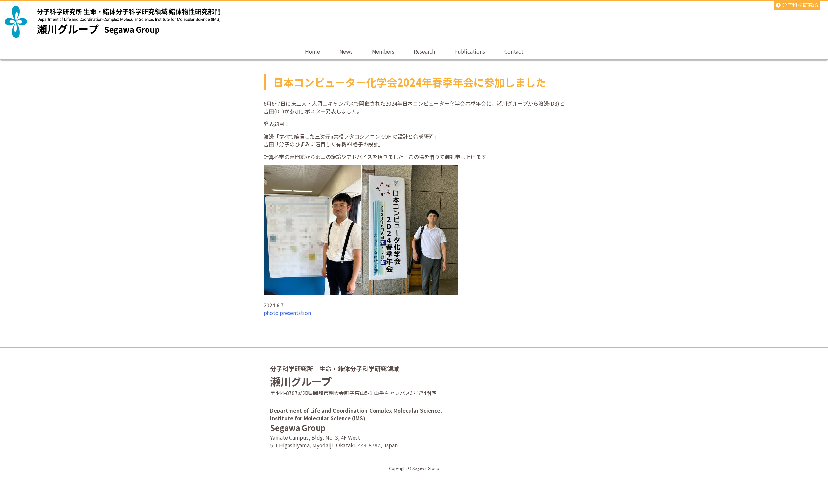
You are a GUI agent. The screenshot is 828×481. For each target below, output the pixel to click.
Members (383, 51)
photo (271, 313)
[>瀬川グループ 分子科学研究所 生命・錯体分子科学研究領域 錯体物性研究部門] (129, 28)
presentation (295, 313)
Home (312, 51)
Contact (513, 51)
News (346, 51)
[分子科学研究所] (16, 22)
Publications (469, 51)
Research (424, 51)
